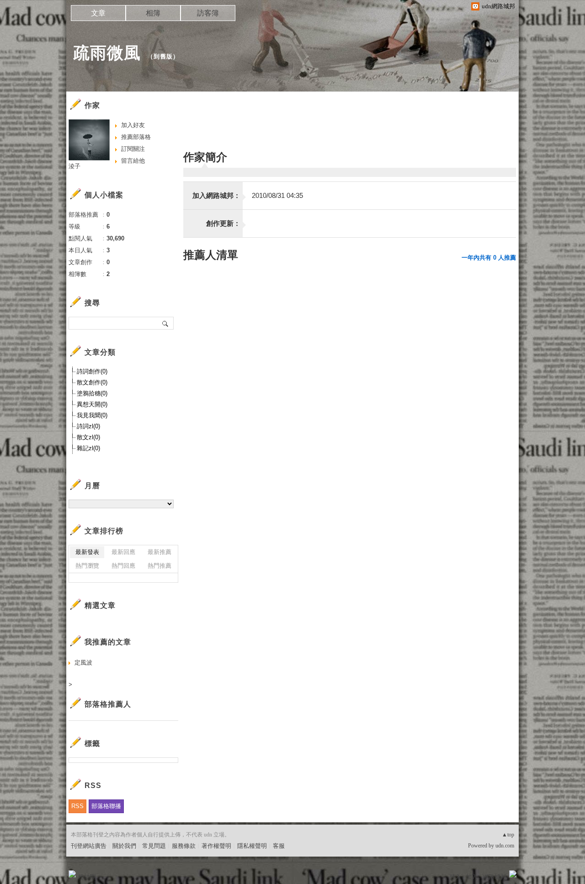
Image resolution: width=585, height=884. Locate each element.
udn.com (504, 845)
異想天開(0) (92, 404)
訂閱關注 (133, 148)
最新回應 (123, 552)
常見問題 (154, 845)
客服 (279, 845)
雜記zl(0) (88, 448)
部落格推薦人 (108, 704)
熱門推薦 (159, 565)
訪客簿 (208, 13)
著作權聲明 (216, 845)
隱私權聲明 (252, 845)
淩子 (74, 166)
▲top (508, 834)
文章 (98, 13)
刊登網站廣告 (88, 845)
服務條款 (184, 845)
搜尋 (166, 323)
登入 (455, 876)
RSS (77, 806)
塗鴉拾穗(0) (92, 393)
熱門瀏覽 (87, 565)
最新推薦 (159, 552)
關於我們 (124, 845)
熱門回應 (123, 565)
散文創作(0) (92, 382)
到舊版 (163, 56)
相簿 (153, 13)
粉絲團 (87, 876)
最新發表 (87, 552)
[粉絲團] (72, 874)
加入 (472, 876)
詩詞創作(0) (92, 371)
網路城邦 (494, 876)
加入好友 (133, 125)
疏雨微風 (107, 52)
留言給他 (133, 160)
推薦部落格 (136, 136)
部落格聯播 (106, 806)
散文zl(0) (88, 437)
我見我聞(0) (92, 415)
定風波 (83, 662)
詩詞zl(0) (88, 426)
